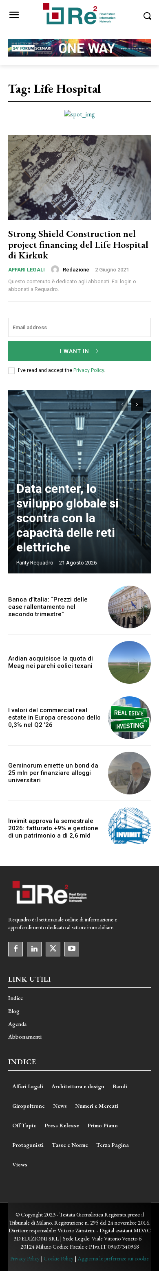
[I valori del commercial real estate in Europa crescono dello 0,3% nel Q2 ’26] (129, 717)
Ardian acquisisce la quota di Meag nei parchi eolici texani (50, 662)
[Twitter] (53, 949)
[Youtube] (71, 949)
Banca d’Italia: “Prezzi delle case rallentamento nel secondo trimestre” (48, 607)
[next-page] (137, 404)
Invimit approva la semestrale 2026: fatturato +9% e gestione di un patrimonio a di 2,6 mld (53, 828)
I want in (74, 351)
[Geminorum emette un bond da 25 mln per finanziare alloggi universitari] (129, 773)
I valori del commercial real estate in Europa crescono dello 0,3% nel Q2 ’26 (54, 717)
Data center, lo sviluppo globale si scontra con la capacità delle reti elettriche (67, 517)
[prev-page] (122, 404)
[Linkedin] (34, 949)
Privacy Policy (88, 370)
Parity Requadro (34, 563)
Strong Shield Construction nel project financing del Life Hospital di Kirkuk (78, 244)
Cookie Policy (58, 1258)
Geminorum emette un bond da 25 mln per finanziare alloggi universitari (53, 773)
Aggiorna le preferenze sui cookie (113, 1258)
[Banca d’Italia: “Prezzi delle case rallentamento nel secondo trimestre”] (129, 607)
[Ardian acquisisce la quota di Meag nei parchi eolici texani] (129, 662)
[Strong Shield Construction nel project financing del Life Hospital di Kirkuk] (79, 177)
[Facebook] (15, 949)
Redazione (76, 270)
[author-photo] (56, 269)
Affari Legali (26, 270)
